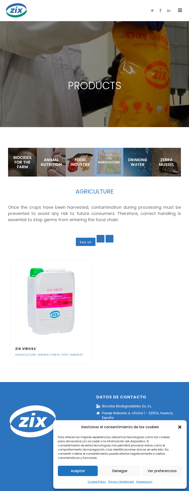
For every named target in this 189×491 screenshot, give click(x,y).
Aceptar (78, 470)
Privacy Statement (121, 482)
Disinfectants (49, 355)
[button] (179, 427)
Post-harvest (72, 355)
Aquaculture (25, 355)
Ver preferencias (162, 470)
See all (86, 242)
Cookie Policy (97, 482)
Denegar (120, 470)
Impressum (144, 482)
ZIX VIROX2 (25, 348)
